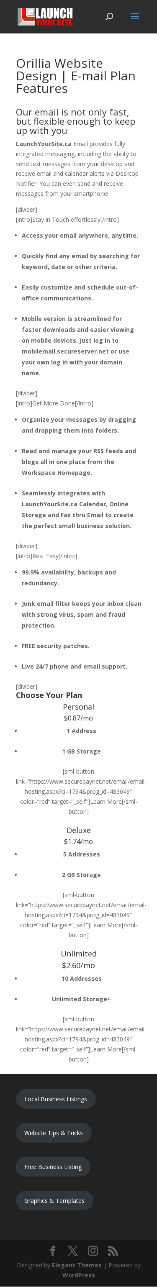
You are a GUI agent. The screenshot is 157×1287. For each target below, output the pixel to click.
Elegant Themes (77, 1265)
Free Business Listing (53, 1167)
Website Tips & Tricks (53, 1133)
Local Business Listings (55, 1099)
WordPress (78, 1275)
